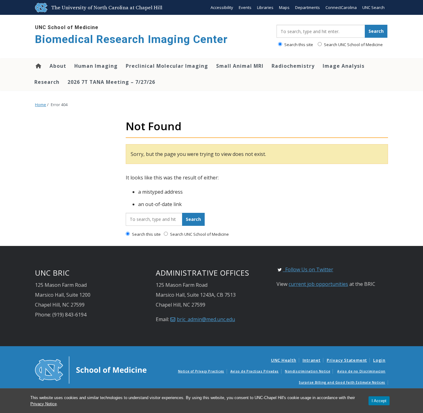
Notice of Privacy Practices (201, 371)
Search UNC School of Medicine (353, 44)
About (58, 65)
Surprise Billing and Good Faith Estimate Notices (342, 382)
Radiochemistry (293, 65)
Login (379, 360)
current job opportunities (318, 284)
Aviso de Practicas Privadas (254, 371)
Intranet (312, 360)
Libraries (265, 7)
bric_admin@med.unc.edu (206, 319)
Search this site (298, 44)
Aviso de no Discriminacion (361, 371)
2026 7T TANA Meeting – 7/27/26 (111, 82)
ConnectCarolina (341, 7)
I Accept (379, 400)
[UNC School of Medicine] (90, 369)
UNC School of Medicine (66, 27)
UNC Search (373, 7)
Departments (307, 7)
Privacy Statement (347, 360)
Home (38, 65)
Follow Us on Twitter (308, 269)
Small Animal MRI (240, 65)
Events (245, 7)
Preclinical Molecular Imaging (167, 65)
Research (46, 82)
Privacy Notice (43, 404)
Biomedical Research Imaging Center (131, 39)
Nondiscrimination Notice (307, 371)
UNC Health (283, 360)
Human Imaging (96, 65)
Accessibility (222, 7)
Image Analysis (343, 65)
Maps (284, 7)
